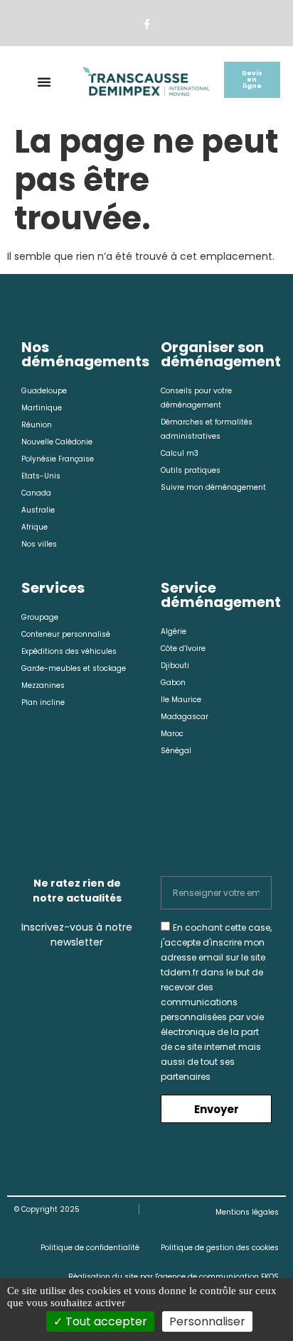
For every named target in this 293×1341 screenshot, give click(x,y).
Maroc (172, 733)
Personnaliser (207, 1321)
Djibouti (175, 665)
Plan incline (43, 702)
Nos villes (39, 544)
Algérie (173, 631)
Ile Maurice (181, 699)
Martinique (41, 408)
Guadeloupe (44, 390)
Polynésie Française (57, 459)
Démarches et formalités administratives (206, 429)
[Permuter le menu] (44, 82)
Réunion (36, 425)
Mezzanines (43, 685)
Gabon (173, 682)
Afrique (34, 527)
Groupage (39, 617)
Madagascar (184, 716)
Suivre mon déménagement (213, 487)
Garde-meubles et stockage (73, 668)
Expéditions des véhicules (69, 651)
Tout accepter (105, 1321)
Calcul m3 (179, 453)
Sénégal (176, 750)
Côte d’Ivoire (183, 648)
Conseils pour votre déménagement (196, 397)
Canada (36, 493)
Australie (38, 510)
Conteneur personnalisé (65, 634)
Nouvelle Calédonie (56, 442)
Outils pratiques (190, 470)
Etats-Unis (40, 476)
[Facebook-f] (146, 24)
